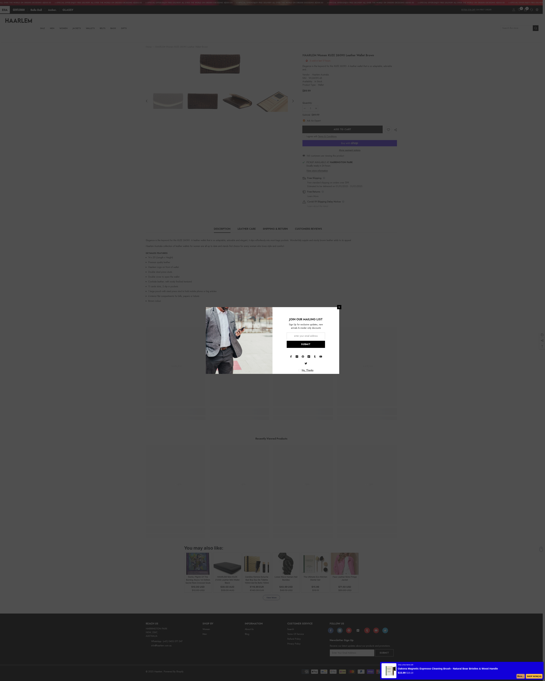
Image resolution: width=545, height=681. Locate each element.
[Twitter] (306, 363)
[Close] (339, 307)
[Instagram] (297, 357)
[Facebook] (291, 357)
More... (521, 676)
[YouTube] (321, 357)
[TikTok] (309, 357)
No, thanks (307, 370)
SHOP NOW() (534, 676)
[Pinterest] (303, 357)
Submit (306, 344)
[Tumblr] (315, 357)
